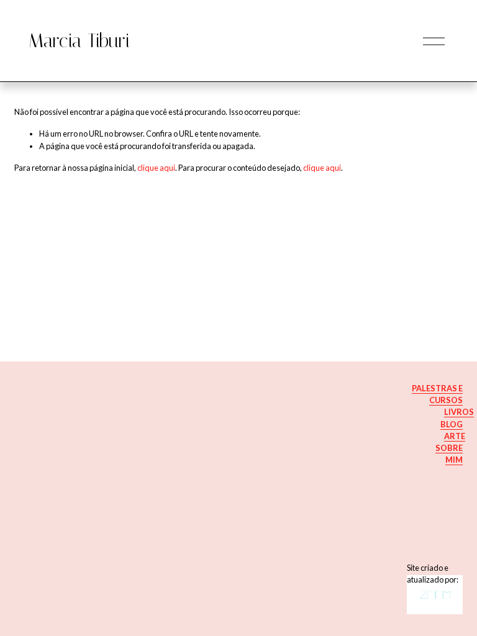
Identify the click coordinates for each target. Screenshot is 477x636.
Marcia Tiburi (79, 40)
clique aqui (156, 168)
